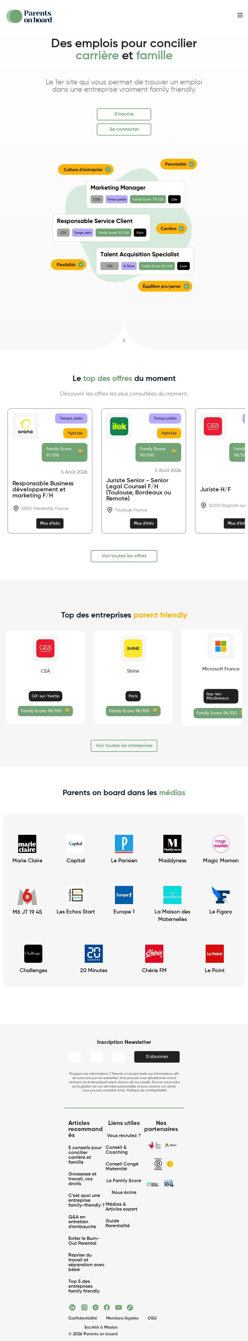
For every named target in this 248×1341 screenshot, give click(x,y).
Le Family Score (123, 1181)
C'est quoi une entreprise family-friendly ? (86, 1200)
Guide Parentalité (118, 1223)
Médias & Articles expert (122, 1207)
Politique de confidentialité (146, 1090)
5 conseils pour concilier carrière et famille (85, 1155)
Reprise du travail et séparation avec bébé (87, 1262)
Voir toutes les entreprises (124, 745)
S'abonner (157, 1056)
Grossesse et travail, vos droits (83, 1179)
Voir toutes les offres (124, 556)
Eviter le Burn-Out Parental (83, 1241)
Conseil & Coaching (117, 1150)
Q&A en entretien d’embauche (82, 1222)
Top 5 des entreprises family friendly (84, 1286)
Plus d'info (50, 523)
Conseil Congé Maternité (123, 1167)
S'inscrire (124, 114)
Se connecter (124, 129)
